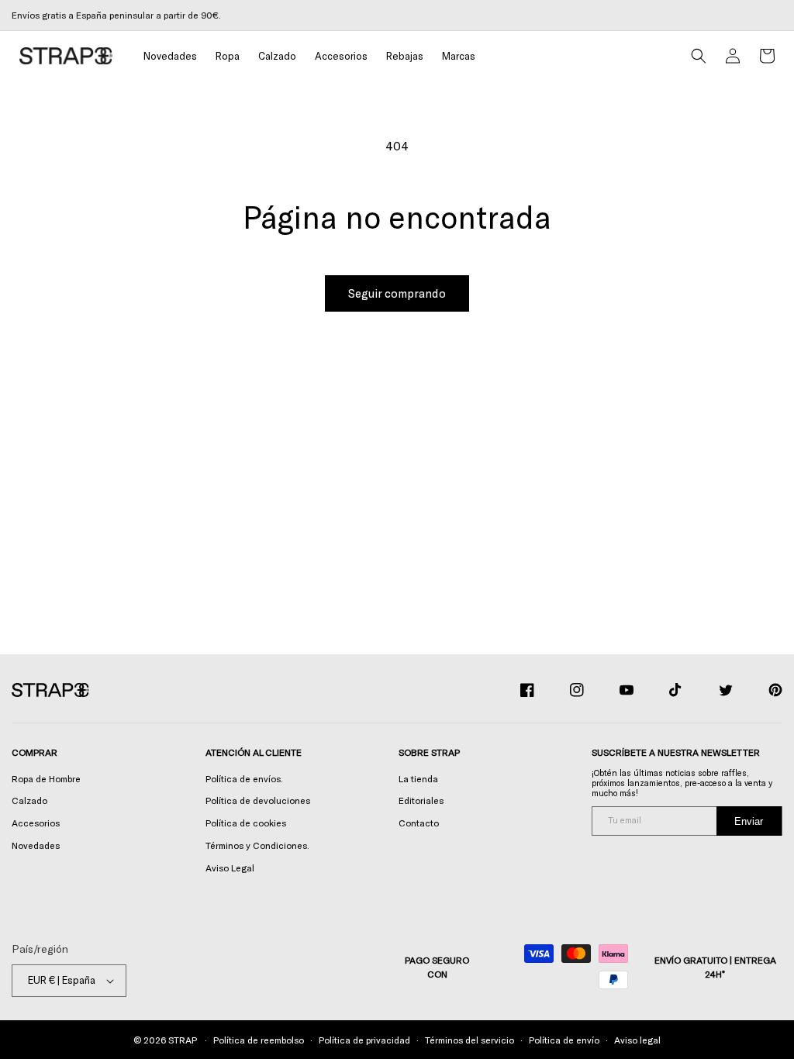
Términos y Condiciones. (257, 845)
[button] (227, 56)
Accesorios (36, 822)
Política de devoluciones (257, 800)
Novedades (36, 845)
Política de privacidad (364, 1039)
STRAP (182, 1039)
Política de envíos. (244, 778)
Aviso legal (637, 1039)
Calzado (29, 800)
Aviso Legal (229, 867)
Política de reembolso (258, 1039)
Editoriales (421, 800)
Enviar (748, 821)
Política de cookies (245, 822)
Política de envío (564, 1039)
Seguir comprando (397, 293)
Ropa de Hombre (46, 778)
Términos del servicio (469, 1039)
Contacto (419, 822)
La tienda (418, 778)
